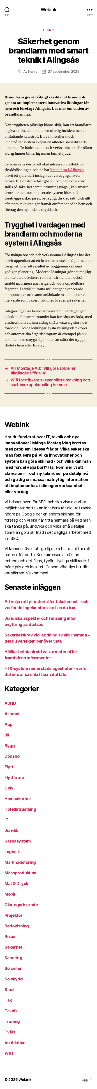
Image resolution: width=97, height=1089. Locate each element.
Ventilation (15, 1042)
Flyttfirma (14, 777)
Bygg (10, 745)
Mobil (10, 894)
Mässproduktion (20, 873)
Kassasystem (18, 841)
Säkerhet (13, 947)
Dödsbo (12, 756)
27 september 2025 (63, 71)
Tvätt (10, 1032)
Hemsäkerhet (18, 798)
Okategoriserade (21, 904)
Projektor (14, 915)
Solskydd (14, 979)
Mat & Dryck (16, 883)
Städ (9, 989)
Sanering (13, 957)
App (9, 724)
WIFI (9, 1053)
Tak (8, 1000)
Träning (12, 1021)
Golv (9, 788)
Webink (48, 9)
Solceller (13, 968)
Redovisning (17, 926)
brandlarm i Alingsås (67, 169)
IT (6, 819)
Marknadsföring (20, 862)
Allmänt (12, 713)
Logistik (12, 851)
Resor (10, 936)
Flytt (9, 766)
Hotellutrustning (20, 809)
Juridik (11, 830)
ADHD (10, 703)
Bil (7, 735)
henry (32, 71)
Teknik (48, 30)
